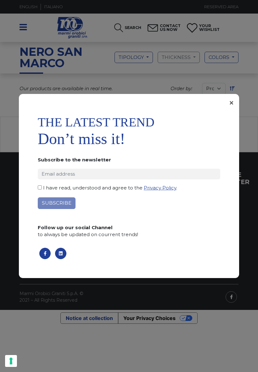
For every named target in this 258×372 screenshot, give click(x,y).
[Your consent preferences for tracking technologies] (11, 361)
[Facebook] (45, 253)
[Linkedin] (60, 253)
